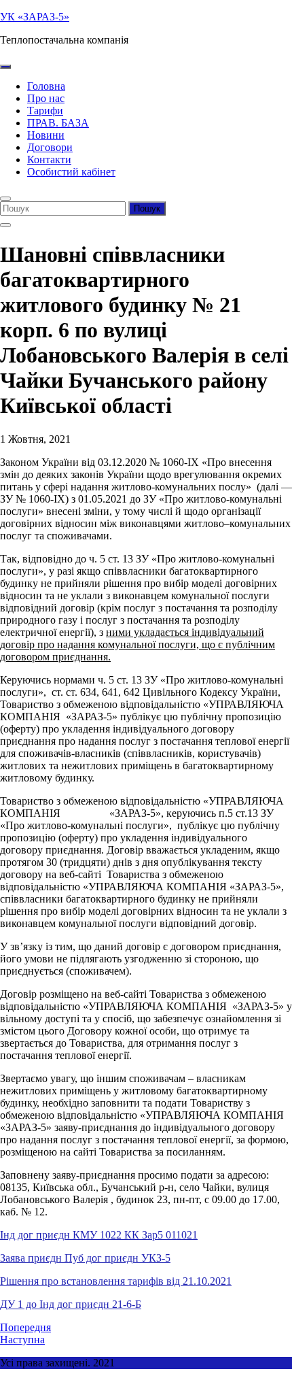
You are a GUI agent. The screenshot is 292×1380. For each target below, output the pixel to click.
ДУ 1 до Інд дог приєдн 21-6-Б (70, 1304)
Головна (46, 86)
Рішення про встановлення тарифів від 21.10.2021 (116, 1281)
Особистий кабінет (71, 172)
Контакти (49, 159)
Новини (46, 135)
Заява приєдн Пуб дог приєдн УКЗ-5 (85, 1258)
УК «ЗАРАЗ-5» (34, 16)
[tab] (5, 67)
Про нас (46, 98)
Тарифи (45, 110)
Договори (50, 147)
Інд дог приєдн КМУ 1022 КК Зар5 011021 (99, 1235)
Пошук (147, 208)
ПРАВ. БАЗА (58, 123)
